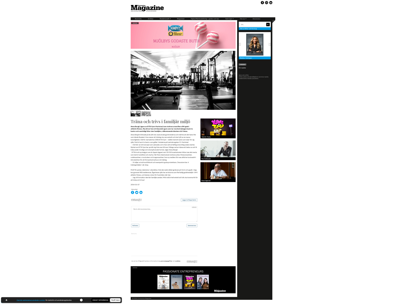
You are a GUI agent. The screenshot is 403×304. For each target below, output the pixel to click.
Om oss (242, 19)
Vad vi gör (228, 19)
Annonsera (256, 19)
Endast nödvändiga (100, 300)
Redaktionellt (164, 19)
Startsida (138, 19)
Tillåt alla (115, 300)
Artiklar (150, 19)
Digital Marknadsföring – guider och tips (205, 19)
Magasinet (180, 19)
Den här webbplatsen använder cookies (31, 300)
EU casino (242, 68)
